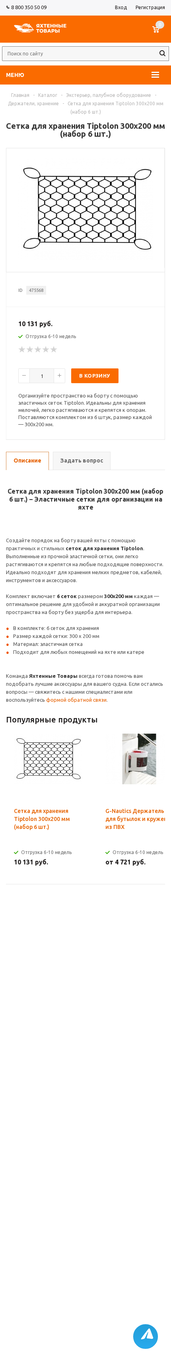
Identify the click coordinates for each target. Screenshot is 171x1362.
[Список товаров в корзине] (159, 33)
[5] (54, 350)
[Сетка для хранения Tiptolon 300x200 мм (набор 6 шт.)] (85, 258)
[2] (30, 350)
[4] (46, 350)
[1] (22, 350)
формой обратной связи (76, 700)
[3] (38, 350)
